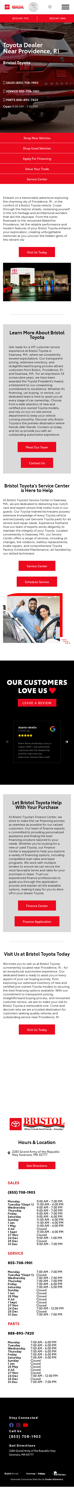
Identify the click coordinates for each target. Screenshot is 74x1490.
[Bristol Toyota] (19, 7)
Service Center (37, 179)
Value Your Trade (37, 168)
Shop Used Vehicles (37, 148)
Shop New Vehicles (37, 138)
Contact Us (37, 463)
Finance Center (37, 905)
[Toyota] (7, 7)
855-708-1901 (20, 1262)
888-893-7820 (21, 1333)
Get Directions (37, 1165)
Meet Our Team (37, 447)
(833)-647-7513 (20, 18)
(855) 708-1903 (21, 1192)
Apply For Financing (37, 158)
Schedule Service (37, 581)
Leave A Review (37, 703)
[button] (66, 742)
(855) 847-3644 (57, 18)
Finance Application (37, 921)
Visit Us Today (37, 252)
